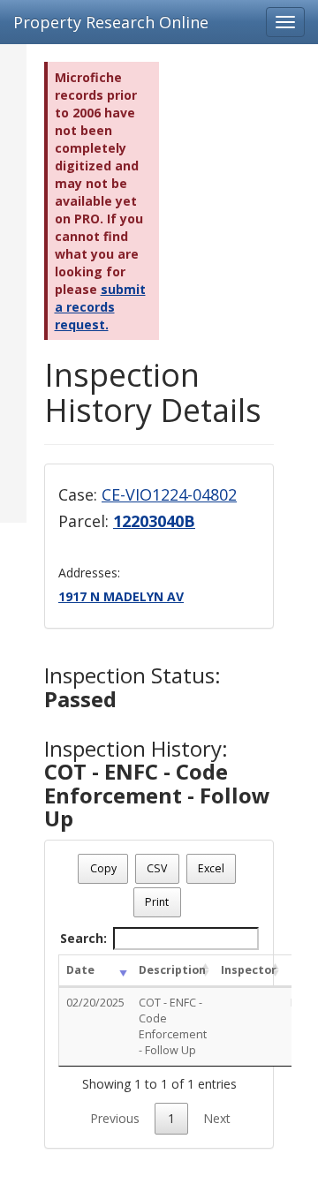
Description (172, 969)
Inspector (248, 969)
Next (217, 1118)
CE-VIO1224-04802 (169, 494)
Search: (83, 938)
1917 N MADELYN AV (121, 596)
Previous (115, 1118)
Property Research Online (110, 22)
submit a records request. (100, 307)
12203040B (154, 521)
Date (80, 969)
